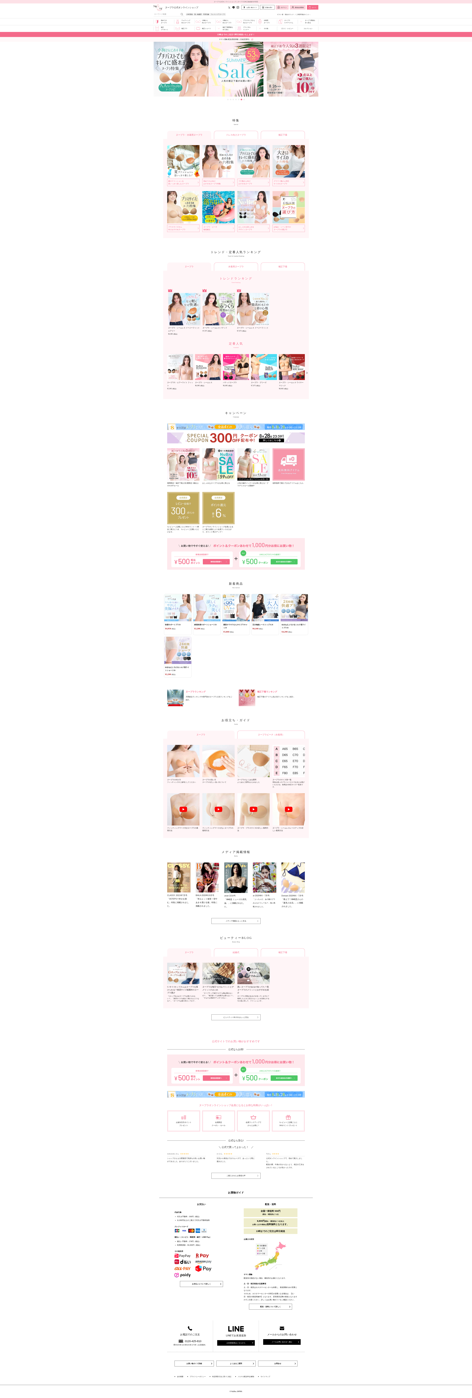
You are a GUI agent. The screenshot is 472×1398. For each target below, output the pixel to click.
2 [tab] (230, 99)
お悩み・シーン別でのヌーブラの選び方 (282, 228)
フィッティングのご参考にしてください (181, 782)
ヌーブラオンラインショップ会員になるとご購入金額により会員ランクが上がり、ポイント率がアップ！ (217, 529)
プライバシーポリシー (198, 1376)
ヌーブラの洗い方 (209, 780)
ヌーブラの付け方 (174, 780)
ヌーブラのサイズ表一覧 (282, 780)
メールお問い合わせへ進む (282, 1342)
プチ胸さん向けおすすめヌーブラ (245, 182)
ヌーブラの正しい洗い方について (214, 782)
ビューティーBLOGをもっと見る (236, 1017)
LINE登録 (189, 14)
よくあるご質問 (236, 1363)
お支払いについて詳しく (201, 1284)
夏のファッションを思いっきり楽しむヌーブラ (178, 182)
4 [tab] (236, 99)
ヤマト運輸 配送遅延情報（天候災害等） (235, 39)
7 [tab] (244, 99)
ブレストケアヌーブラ (218, 14)
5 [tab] (238, 99)
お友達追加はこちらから (236, 1343)
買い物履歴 (198, 14)
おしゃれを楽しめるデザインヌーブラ (246, 228)
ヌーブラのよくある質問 (246, 780)
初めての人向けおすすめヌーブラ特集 (212, 182)
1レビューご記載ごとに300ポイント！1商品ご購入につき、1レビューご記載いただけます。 (183, 529)
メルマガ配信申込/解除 (246, 1376)
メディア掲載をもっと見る (236, 921)
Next (315, 68)
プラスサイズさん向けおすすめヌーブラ (176, 228)
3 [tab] (233, 99)
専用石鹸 (206, 14)
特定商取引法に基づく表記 (221, 1376)
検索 (182, 14)
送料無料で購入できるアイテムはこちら (288, 483)
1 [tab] (228, 99)
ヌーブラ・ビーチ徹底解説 (210, 228)
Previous (157, 68)
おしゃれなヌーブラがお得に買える (216, 483)
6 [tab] (241, 99)
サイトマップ (265, 1376)
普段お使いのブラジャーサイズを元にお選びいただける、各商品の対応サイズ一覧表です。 (288, 784)
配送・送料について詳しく (270, 1307)
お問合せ (277, 1363)
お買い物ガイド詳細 (194, 1363)
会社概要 (180, 1376)
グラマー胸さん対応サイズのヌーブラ (281, 182)
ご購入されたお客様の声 (236, 1176)
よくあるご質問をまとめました (248, 782)
